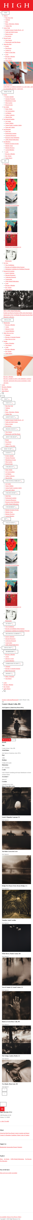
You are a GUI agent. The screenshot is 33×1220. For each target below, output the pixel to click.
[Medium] (5, 1175)
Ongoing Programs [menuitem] (10, 98)
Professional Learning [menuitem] (10, 133)
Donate (15, 1147)
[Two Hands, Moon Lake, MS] (16, 1071)
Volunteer (19, 1147)
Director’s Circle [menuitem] (9, 329)
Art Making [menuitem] (8, 113)
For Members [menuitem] (7, 141)
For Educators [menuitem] (7, 129)
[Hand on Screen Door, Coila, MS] (16, 1005)
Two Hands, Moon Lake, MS (10, 1084)
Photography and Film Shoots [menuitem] (12, 42)
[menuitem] (17, 50)
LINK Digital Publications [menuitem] (12, 139)
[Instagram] (2, 1175)
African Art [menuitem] (8, 177)
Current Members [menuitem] (9, 149)
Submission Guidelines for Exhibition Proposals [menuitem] (17, 269)
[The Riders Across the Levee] (16, 835)
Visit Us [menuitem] (6, 15)
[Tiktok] (3, 1175)
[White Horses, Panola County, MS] (16, 938)
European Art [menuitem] (8, 219)
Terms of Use (10, 1217)
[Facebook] (0, 1175)
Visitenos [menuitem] (7, 19)
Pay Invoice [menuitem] (8, 36)
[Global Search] (3, 393)
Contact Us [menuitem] (8, 50)
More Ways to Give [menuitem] (10, 339)
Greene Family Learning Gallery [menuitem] (13, 125)
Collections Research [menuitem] (10, 277)
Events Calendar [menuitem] (9, 96)
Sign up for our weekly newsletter (8, 1173)
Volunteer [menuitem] (7, 335)
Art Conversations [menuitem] (9, 111)
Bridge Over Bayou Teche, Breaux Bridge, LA (14, 886)
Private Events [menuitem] (7, 38)
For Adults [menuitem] (6, 107)
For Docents (28, 1159)
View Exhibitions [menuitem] (9, 265)
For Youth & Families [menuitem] (9, 119)
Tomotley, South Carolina (9, 920)
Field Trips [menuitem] (8, 131)
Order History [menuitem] (8, 60)
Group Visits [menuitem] (7, 28)
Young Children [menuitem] (9, 123)
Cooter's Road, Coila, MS (11, 704)
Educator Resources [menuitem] (10, 275)
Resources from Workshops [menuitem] (12, 137)
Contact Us (3, 1135)
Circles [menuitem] (7, 327)
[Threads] (16, 1208)
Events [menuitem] (5, 94)
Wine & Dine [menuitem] (8, 117)
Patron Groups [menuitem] (9, 34)
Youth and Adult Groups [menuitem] (11, 32)
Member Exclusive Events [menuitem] (12, 143)
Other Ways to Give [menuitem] (9, 333)
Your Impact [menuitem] (8, 345)
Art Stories (7, 1159)
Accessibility (3, 1217)
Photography (15, 699)
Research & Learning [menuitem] (9, 271)
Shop (1, 1159)
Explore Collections (7, 699)
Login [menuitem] (6, 54)
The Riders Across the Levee (10, 851)
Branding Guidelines (11, 1135)
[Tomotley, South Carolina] (16, 904)
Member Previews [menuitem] (9, 147)
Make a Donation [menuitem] (9, 343)
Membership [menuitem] (7, 322)
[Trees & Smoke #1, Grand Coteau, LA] (16, 972)
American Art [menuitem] (8, 191)
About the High (4, 1133)
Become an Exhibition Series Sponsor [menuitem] (14, 267)
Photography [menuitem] (8, 261)
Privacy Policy (17, 1217)
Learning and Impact (24, 1133)
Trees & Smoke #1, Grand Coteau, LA (12, 987)
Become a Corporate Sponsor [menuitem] (12, 337)
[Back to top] (3, 1104)
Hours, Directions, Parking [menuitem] (12, 24)
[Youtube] (8, 1175)
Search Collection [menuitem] (9, 273)
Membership (3, 1147)
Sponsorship (10, 1147)
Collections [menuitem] (6, 164)
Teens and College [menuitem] (10, 127)
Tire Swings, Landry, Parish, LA (11, 1056)
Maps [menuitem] (6, 21)
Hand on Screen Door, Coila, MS (11, 1021)
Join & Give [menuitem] (7, 319)
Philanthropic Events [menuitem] (10, 100)
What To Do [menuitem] (7, 91)
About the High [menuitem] (7, 44)
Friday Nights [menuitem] (8, 109)
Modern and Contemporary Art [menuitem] (13, 247)
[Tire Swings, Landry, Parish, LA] (16, 1040)
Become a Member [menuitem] (10, 56)
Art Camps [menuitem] (8, 121)
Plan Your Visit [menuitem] (9, 17)
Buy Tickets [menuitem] (8, 58)
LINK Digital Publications (17, 1159)
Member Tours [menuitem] (9, 145)
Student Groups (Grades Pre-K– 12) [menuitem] (14, 30)
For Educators (3, 1161)
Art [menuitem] (5, 161)
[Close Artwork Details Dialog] (13, 740)
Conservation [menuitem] (8, 279)
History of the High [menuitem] (10, 52)
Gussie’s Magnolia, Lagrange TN (11, 817)
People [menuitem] (7, 46)
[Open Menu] (2, 396)
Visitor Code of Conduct (23, 1135)
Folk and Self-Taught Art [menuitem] (11, 233)
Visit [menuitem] (5, 12)
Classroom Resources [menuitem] (10, 135)
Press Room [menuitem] (8, 48)
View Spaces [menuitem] (8, 40)
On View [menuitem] (6, 263)
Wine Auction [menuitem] (8, 102)
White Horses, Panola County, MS (11, 953)
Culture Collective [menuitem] (9, 115)
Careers (17, 1133)
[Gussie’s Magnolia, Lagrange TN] (16, 801)
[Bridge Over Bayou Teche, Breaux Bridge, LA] (16, 869)
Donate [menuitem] (5, 341)
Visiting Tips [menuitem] (8, 26)
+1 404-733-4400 (4, 1121)
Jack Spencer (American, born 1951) (13, 707)
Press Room (11, 1133)
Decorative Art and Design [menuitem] (12, 205)
